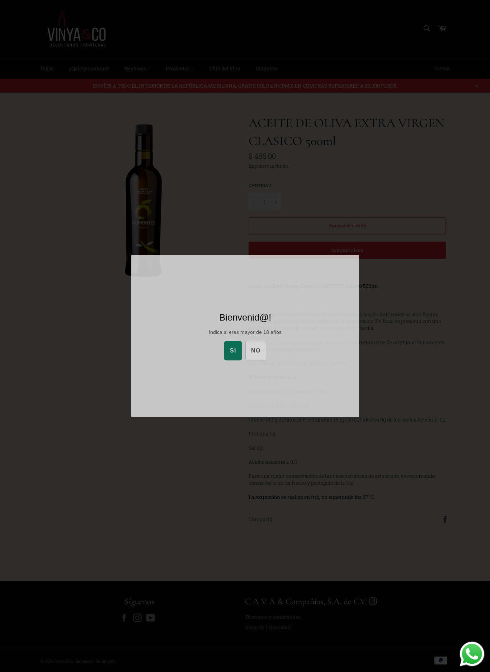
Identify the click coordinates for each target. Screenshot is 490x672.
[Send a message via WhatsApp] (472, 654)
